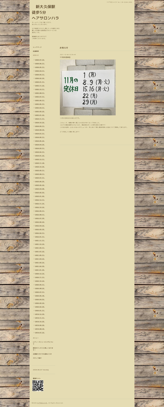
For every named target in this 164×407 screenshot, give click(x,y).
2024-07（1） (40, 133)
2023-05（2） (40, 185)
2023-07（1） (40, 178)
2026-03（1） (40, 75)
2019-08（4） (40, 329)
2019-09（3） (40, 325)
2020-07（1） (40, 292)
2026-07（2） (40, 60)
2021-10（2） (40, 244)
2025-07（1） (40, 97)
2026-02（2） (40, 78)
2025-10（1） (40, 89)
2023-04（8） (40, 189)
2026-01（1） (40, 82)
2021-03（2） (40, 262)
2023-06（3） (40, 181)
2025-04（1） (40, 108)
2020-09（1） (40, 285)
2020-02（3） (40, 307)
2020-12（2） (40, 274)
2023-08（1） (40, 174)
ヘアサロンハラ (42, 403)
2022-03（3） (40, 229)
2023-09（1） (40, 170)
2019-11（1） (40, 318)
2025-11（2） (40, 86)
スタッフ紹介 (37, 358)
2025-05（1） (40, 104)
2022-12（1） (40, 200)
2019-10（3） (40, 321)
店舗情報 (36, 51)
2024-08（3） (40, 130)
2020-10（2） (40, 281)
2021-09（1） (40, 248)
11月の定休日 (65, 57)
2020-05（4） (40, 296)
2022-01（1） (40, 237)
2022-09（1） (40, 211)
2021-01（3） (40, 270)
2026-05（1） (40, 67)
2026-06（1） (40, 63)
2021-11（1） (40, 240)
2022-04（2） (40, 226)
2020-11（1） (40, 277)
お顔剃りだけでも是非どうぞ (42, 354)
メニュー (36, 338)
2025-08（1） (40, 93)
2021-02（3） (40, 266)
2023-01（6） (40, 196)
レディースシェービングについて (43, 343)
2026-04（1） (40, 71)
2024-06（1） (40, 137)
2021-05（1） (40, 255)
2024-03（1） (40, 148)
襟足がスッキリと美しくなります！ (43, 349)
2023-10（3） (40, 167)
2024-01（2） (40, 156)
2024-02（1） (40, 152)
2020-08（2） (40, 288)
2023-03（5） (40, 192)
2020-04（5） (40, 299)
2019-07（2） (40, 333)
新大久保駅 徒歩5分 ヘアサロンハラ (45, 12)
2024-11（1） (40, 119)
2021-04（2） (40, 259)
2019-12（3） (40, 314)
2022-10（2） (40, 207)
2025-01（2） (40, 115)
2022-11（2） (40, 204)
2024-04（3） (40, 145)
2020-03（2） (40, 303)
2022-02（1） (40, 233)
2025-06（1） (40, 100)
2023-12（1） (40, 159)
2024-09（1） (40, 126)
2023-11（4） (40, 163)
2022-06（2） (40, 222)
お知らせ (36, 55)
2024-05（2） (40, 141)
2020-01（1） (40, 310)
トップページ (37, 47)
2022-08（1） (40, 215)
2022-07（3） (40, 218)
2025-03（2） (40, 111)
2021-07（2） (40, 251)
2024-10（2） (40, 122)
